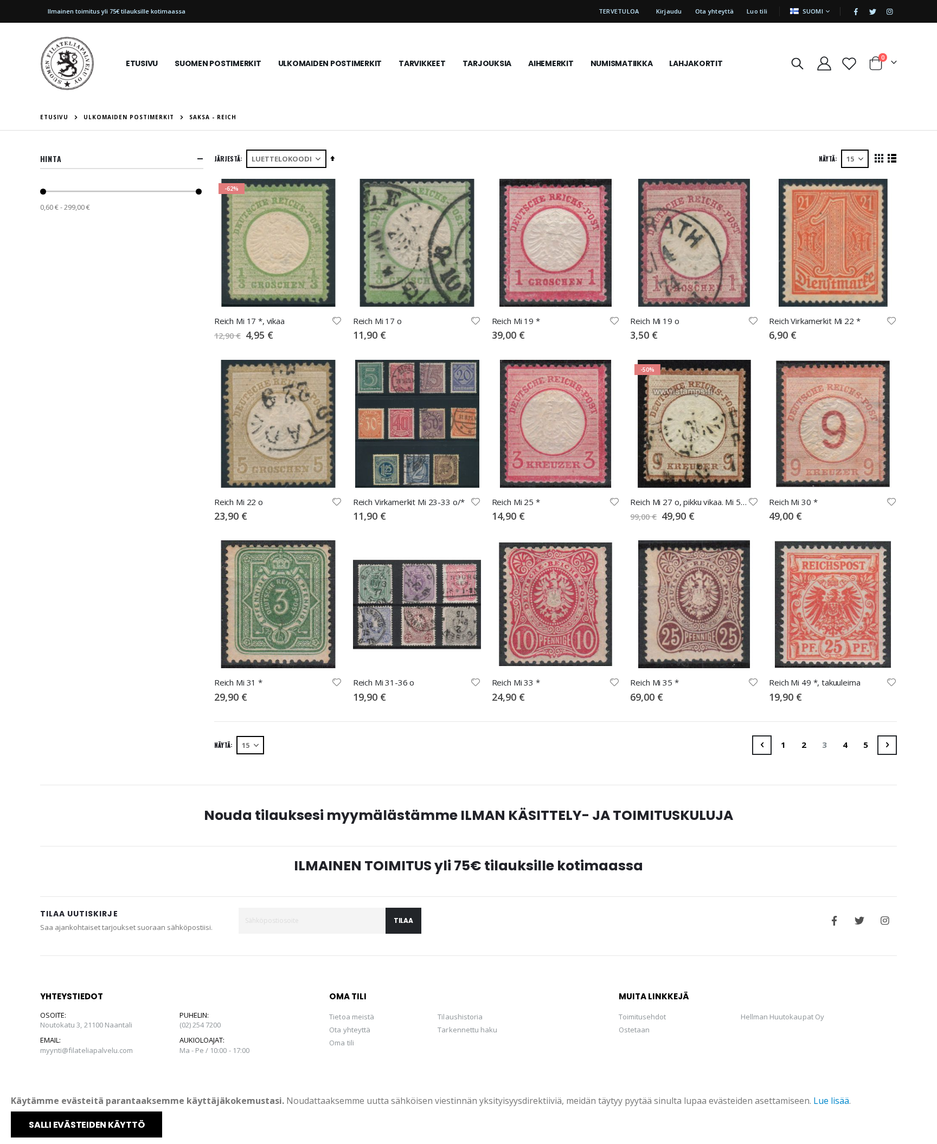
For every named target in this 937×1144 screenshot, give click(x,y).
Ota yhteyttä (714, 11)
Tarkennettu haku (467, 1030)
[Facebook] (856, 11)
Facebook (834, 921)
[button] (336, 321)
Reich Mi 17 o (377, 320)
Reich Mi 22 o (238, 501)
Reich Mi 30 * (793, 501)
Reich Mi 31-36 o (384, 682)
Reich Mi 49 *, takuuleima (814, 682)
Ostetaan (634, 1030)
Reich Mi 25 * (516, 501)
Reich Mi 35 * (654, 682)
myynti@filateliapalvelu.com (86, 1050)
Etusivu (54, 117)
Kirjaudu (669, 11)
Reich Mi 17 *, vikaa (249, 320)
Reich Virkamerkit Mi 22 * (814, 320)
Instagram (885, 921)
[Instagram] (889, 11)
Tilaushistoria (460, 1017)
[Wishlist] (848, 63)
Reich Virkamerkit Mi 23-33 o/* (409, 501)
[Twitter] (872, 11)
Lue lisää (831, 1101)
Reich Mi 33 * (516, 682)
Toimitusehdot (642, 1017)
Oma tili (341, 1043)
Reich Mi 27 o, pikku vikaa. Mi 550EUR (688, 501)
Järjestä (227, 158)
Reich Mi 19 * (516, 320)
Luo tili (757, 11)
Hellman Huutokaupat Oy (782, 1017)
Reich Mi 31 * (238, 682)
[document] (469, 1115)
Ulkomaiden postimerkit (129, 117)
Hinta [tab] (51, 158)
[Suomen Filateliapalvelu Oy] (67, 63)
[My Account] (823, 63)
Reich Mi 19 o (654, 320)
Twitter (859, 921)
